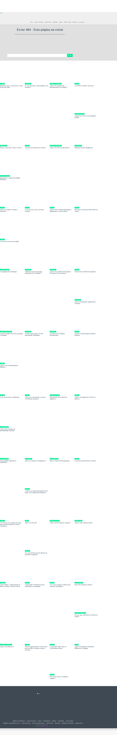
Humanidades (4, 145)
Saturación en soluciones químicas (85, 271)
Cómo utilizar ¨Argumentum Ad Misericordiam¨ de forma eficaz (10, 585)
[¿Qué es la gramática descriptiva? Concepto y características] (61, 256)
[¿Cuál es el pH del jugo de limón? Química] (86, 318)
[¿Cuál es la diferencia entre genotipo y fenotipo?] (12, 318)
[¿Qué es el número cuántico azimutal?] (12, 194)
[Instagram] (42, 692)
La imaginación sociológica (8, 271)
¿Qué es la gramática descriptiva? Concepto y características (60, 272)
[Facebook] (39, 692)
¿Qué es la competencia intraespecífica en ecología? (58, 86)
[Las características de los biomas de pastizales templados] (37, 537)
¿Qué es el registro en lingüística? (35, 461)
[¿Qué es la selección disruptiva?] (61, 132)
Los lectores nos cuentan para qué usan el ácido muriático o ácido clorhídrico (10, 524)
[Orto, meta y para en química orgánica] (61, 661)
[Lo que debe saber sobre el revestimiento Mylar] (61, 631)
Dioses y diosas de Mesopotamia (60, 461)
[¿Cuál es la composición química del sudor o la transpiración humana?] (37, 475)
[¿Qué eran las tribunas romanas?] (61, 507)
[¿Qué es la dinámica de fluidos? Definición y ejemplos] (86, 631)
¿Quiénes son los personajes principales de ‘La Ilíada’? (33, 272)
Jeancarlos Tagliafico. (44, 726)
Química (77, 395)
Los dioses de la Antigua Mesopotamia (57, 334)
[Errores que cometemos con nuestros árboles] (86, 599)
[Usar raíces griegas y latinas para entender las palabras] (61, 569)
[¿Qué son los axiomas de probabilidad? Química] (12, 413)
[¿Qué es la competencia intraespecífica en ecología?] (61, 70)
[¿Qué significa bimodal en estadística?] (12, 445)
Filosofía (3, 582)
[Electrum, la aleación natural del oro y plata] (86, 194)
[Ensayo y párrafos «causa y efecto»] (12, 132)
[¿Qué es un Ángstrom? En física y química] (86, 381)
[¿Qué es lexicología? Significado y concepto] (86, 286)
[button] (85, 22)
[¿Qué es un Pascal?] (37, 507)
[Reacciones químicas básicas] (86, 569)
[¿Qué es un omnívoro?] (12, 631)
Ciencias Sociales (5, 269)
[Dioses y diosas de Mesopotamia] (61, 445)
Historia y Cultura (79, 113)
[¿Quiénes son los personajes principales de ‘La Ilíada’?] (37, 256)
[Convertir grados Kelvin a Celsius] (86, 445)
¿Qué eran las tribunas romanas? (60, 523)
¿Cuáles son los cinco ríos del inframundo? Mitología (34, 334)
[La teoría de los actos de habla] (12, 226)
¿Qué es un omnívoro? (7, 646)
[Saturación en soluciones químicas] (86, 256)
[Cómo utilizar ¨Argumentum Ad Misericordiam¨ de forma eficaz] (12, 569)
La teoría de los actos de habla (9, 241)
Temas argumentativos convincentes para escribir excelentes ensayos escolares (36, 648)
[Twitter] (44, 692)
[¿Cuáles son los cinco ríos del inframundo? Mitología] (37, 318)
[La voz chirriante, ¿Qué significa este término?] (37, 70)
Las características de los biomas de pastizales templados (36, 553)
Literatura (28, 83)
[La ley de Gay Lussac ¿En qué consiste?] (37, 194)
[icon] (88, 22)
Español (27, 644)
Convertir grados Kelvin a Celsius (85, 461)
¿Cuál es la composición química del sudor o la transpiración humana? (36, 491)
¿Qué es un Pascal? (31, 523)
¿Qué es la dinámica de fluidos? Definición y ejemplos (84, 647)
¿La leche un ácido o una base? (84, 86)
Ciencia (2, 83)
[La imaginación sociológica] (12, 256)
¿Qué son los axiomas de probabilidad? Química (7, 429)
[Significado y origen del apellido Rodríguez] (12, 162)
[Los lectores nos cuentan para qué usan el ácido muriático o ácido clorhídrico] (12, 507)
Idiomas (2, 239)
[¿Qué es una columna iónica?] (86, 507)
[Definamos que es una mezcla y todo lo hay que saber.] (12, 70)
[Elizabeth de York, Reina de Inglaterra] (61, 381)
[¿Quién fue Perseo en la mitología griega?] (86, 100)
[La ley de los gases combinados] (12, 381)
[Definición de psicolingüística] (86, 132)
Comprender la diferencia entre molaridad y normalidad (35, 585)
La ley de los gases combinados (9, 397)
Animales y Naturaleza (55, 83)
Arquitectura (78, 520)
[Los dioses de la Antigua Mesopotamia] (61, 318)
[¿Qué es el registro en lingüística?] (37, 445)
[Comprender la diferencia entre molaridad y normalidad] (37, 569)
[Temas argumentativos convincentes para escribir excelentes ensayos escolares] (37, 631)
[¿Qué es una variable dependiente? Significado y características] (61, 194)
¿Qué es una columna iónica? (84, 523)
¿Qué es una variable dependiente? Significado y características (61, 210)
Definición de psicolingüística (84, 147)
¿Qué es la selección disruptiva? (60, 147)
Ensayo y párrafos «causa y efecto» (11, 147)
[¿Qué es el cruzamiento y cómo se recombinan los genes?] (37, 381)
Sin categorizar (4, 458)
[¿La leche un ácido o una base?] (86, 70)
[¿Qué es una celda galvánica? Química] (12, 350)
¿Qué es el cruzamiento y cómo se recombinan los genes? (35, 398)
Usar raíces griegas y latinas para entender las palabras (60, 585)
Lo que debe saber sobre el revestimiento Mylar (58, 647)
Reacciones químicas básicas (83, 584)
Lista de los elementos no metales (35, 147)
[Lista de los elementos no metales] (37, 132)
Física (26, 520)
